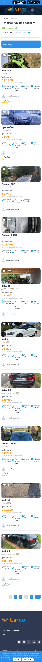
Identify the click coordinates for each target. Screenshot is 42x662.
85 (31, 597)
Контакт (4, 634)
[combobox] (22, 32)
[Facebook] (29, 642)
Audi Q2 (5, 500)
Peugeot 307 (8, 184)
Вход (32, 10)
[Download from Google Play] (33, 2)
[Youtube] (24, 642)
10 (5, 220)
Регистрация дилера (10, 630)
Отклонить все (28, 659)
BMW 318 (6, 390)
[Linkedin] (34, 642)
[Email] (39, 642)
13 (5, 536)
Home (6, 19)
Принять (17, 659)
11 (5, 324)
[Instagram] (19, 642)
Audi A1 (5, 339)
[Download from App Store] (19, 2)
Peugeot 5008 (9, 235)
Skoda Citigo (8, 443)
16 (5, 428)
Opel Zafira (7, 127)
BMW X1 (5, 286)
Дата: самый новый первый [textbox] (23, 33)
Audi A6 (5, 551)
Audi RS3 (6, 70)
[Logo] (17, 10)
